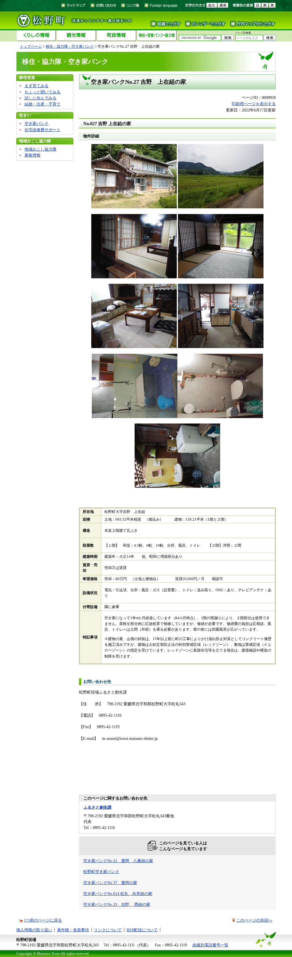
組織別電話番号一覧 (210, 945)
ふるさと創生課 (97, 807)
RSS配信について (142, 930)
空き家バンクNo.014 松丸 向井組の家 (117, 893)
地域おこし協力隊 (35, 141)
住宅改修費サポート (42, 129)
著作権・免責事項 (73, 930)
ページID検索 (243, 32)
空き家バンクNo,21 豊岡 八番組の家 (118, 860)
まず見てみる (36, 85)
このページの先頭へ (254, 920)
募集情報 (32, 155)
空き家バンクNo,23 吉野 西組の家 (116, 904)
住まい (25, 115)
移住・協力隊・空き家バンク (70, 46)
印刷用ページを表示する (254, 103)
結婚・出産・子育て (42, 104)
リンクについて (108, 930)
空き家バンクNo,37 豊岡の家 (110, 882)
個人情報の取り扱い (34, 930)
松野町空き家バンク (101, 871)
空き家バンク (36, 123)
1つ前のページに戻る (43, 920)
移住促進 (27, 77)
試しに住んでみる (40, 98)
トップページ (31, 46)
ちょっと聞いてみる (42, 92)
